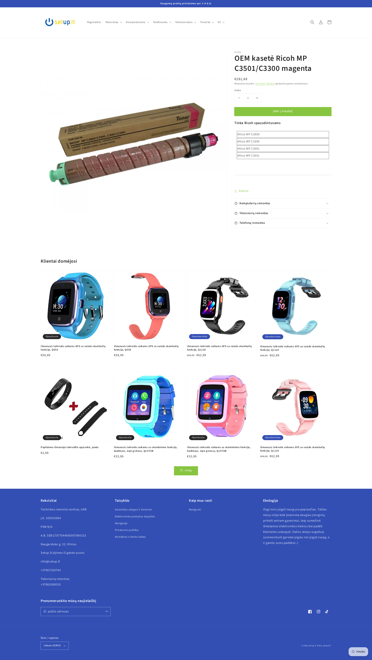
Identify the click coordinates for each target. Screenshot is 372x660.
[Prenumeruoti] (106, 611)
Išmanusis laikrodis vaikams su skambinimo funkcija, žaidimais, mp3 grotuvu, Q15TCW (146, 449)
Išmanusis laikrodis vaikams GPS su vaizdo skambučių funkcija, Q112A (219, 348)
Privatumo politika (127, 530)
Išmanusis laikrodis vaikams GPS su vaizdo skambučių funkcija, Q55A (73, 348)
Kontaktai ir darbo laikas (130, 537)
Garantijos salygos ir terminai (133, 510)
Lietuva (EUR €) (52, 645)
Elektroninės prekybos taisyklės (135, 517)
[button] (312, 22)
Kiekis (237, 90)
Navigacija (121, 523)
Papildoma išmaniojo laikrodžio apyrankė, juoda (70, 447)
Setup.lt (312, 645)
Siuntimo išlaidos (265, 83)
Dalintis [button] (244, 191)
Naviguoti (195, 510)
